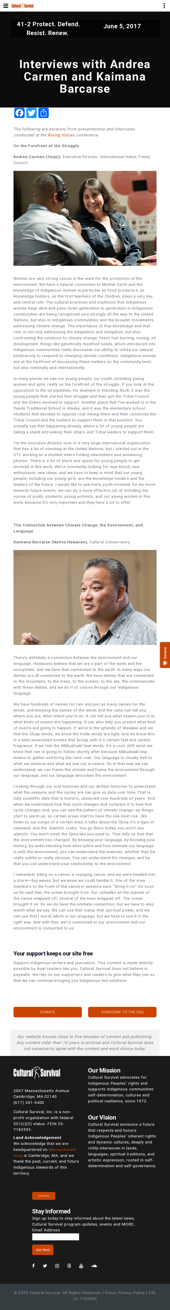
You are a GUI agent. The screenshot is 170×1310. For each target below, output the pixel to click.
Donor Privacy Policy (125, 1292)
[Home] (22, 5)
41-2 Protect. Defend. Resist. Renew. (48, 29)
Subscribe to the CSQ (122, 1012)
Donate (47, 1012)
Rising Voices (61, 135)
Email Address (46, 1230)
